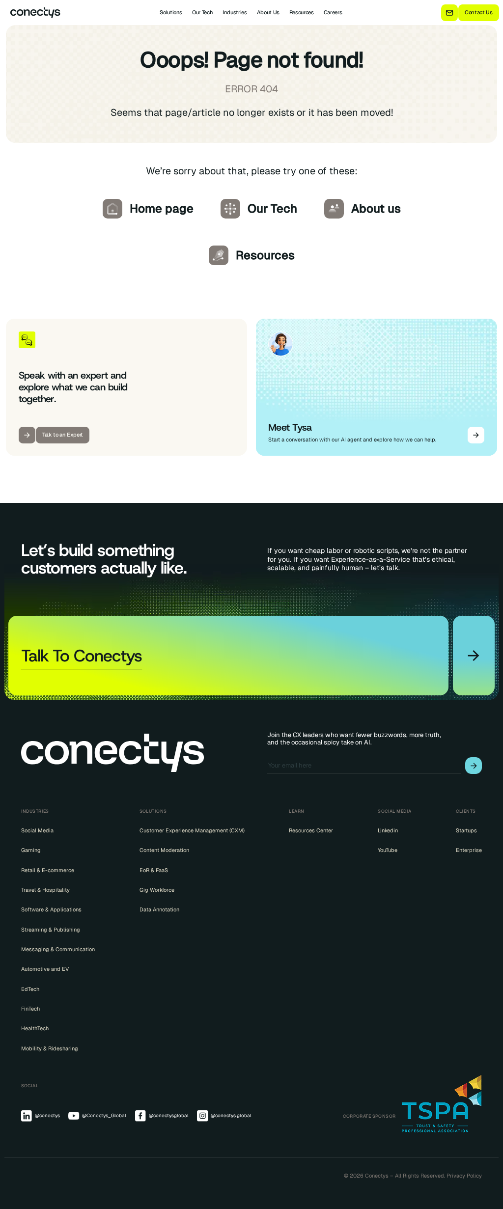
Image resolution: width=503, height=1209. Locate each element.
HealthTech (35, 1028)
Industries (235, 12)
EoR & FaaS (154, 870)
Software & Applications (51, 909)
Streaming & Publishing (50, 929)
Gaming (31, 850)
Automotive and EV (45, 968)
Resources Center (311, 830)
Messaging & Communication (58, 949)
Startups (466, 830)
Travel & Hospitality (45, 889)
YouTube (387, 850)
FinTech (30, 1008)
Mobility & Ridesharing (49, 1048)
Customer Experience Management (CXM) (192, 830)
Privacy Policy (464, 1175)
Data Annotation (159, 909)
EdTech (30, 989)
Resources (301, 12)
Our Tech (202, 12)
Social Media (37, 830)
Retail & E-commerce (47, 870)
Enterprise (469, 850)
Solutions (171, 12)
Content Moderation (164, 850)
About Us (268, 12)
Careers (333, 12)
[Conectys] (32, 12)
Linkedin (388, 830)
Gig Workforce (157, 889)
